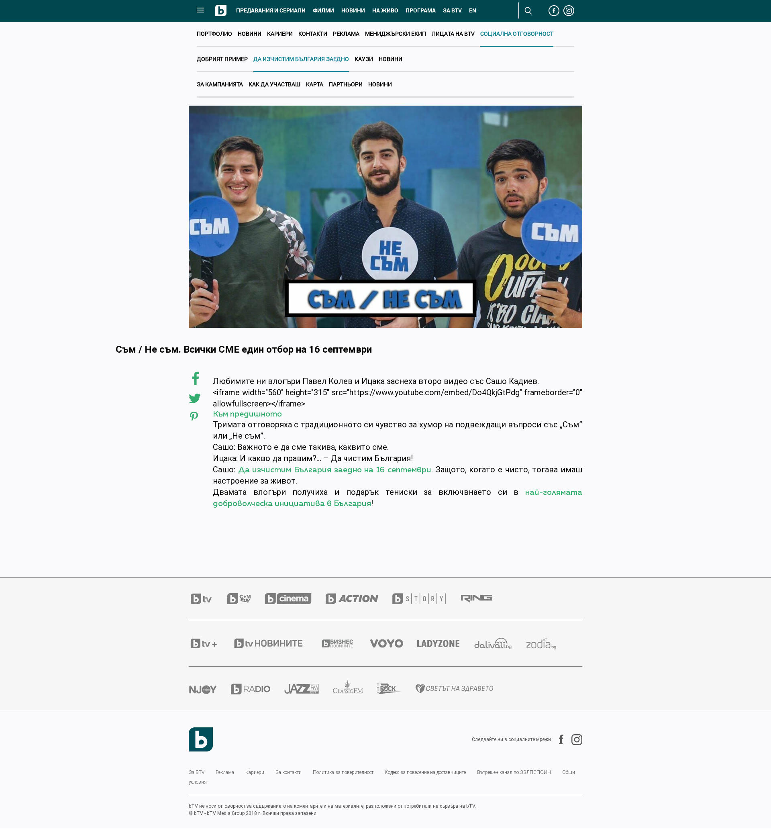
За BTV (196, 772)
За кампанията (220, 84)
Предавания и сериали (271, 10)
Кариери (280, 33)
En (472, 10)
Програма (421, 10)
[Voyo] (393, 643)
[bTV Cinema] (295, 598)
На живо (385, 10)
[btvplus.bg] (211, 643)
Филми (323, 10)
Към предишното (247, 414)
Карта (314, 84)
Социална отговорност (516, 33)
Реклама (346, 33)
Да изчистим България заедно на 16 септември (334, 470)
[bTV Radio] (257, 689)
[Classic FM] (355, 689)
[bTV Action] (359, 598)
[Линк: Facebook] (557, 739)
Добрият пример (222, 59)
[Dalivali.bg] (499, 643)
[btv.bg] (208, 599)
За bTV (452, 10)
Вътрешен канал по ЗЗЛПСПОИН (514, 772)
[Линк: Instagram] (572, 739)
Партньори (346, 84)
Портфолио (214, 33)
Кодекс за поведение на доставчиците (425, 772)
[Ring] (483, 599)
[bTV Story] (426, 598)
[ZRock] (396, 688)
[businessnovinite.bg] (344, 643)
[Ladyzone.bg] (445, 643)
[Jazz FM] (308, 689)
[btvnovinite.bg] (276, 643)
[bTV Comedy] (246, 598)
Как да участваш (274, 84)
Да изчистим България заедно (301, 59)
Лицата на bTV (453, 33)
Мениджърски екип (395, 33)
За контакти (288, 772)
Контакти (312, 33)
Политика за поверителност (343, 772)
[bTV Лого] (201, 739)
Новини (353, 10)
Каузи (364, 59)
